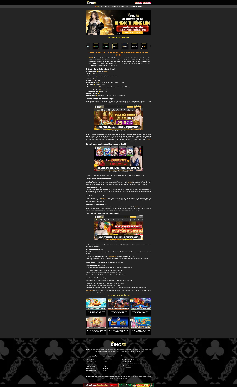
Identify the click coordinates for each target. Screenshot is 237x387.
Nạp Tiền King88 (91, 366)
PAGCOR (149, 139)
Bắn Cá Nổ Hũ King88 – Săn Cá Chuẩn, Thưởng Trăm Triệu (141, 331)
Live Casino (107, 6)
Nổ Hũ (102, 6)
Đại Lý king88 (139, 6)
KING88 (90, 58)
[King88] (92, 2)
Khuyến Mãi (132, 6)
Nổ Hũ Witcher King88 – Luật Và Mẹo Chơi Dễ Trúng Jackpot (118, 312)
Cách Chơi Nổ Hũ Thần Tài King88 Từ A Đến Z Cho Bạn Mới (96, 331)
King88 (97, 6)
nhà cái (130, 182)
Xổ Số (118, 6)
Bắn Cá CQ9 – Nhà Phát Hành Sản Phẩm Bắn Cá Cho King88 (118, 331)
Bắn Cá (122, 6)
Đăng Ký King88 (90, 359)
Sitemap (130, 372)
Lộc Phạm (126, 370)
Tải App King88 (90, 364)
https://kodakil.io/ (112, 256)
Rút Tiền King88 (90, 368)
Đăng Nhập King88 (91, 361)
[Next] (148, 22)
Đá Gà (127, 6)
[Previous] (89, 22)
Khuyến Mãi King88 (91, 370)
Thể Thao (114, 6)
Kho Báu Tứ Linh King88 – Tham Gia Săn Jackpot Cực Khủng (140, 312)
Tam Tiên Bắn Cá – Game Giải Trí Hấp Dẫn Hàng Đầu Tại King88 (96, 312)
